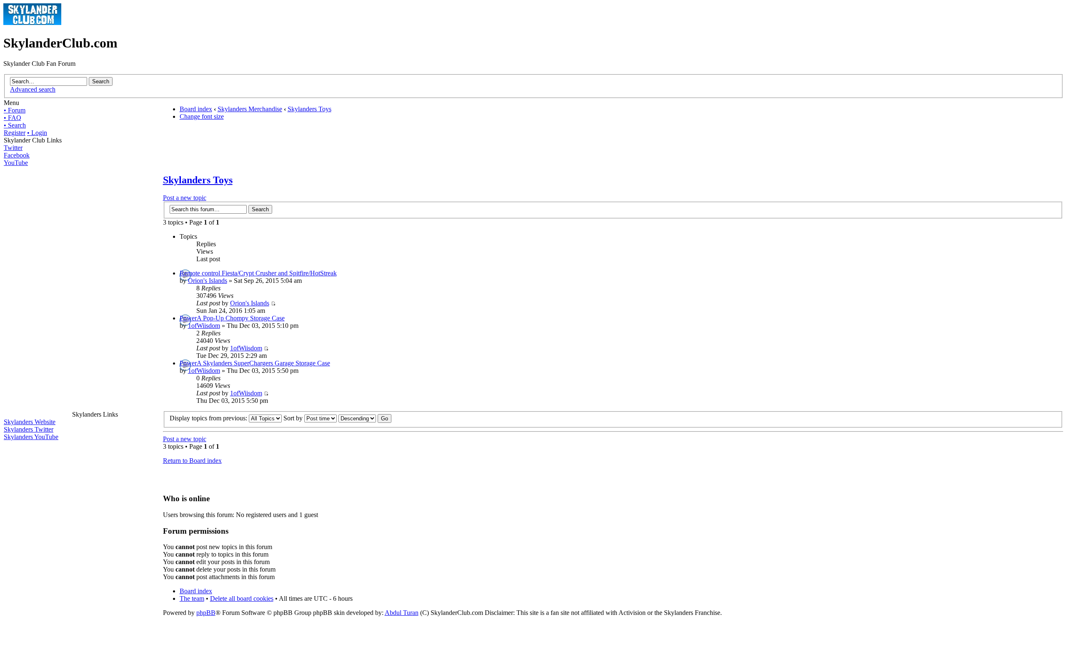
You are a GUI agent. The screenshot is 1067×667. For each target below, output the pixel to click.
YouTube (16, 162)
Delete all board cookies (241, 598)
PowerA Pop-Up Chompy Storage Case (232, 318)
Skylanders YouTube (31, 436)
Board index (196, 108)
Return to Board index (192, 460)
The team (192, 598)
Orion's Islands (207, 280)
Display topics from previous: (209, 418)
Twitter (13, 147)
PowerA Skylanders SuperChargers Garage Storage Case (255, 363)
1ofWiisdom (204, 325)
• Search (15, 125)
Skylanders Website (29, 421)
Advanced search (32, 89)
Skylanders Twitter (28, 429)
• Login (37, 132)
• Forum (14, 110)
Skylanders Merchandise (250, 108)
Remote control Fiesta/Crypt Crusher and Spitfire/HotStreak (258, 273)
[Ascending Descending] (364, 418)
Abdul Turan (401, 612)
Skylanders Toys (309, 108)
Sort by (293, 418)
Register (14, 132)
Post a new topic (184, 197)
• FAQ (12, 117)
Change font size (202, 116)
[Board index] (32, 22)
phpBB (205, 612)
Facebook (17, 155)
